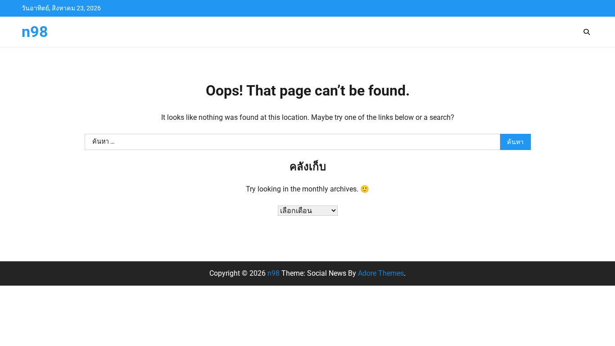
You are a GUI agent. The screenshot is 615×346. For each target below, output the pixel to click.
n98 (35, 32)
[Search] (586, 32)
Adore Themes (381, 273)
